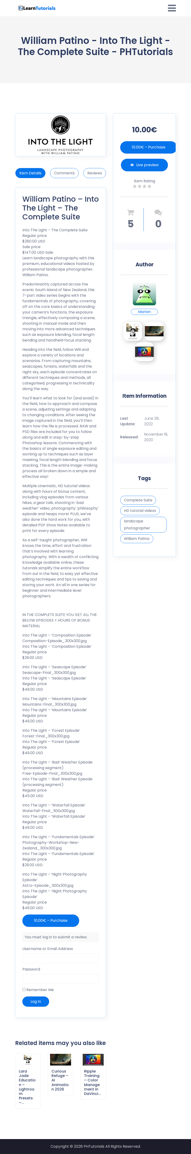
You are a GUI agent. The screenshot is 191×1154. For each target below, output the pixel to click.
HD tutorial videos (140, 510)
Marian (144, 311)
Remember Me (39, 989)
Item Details (30, 173)
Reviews (94, 173)
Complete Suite (138, 500)
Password (31, 969)
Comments (64, 173)
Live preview (147, 165)
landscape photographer (137, 524)
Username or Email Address (47, 948)
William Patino (137, 538)
